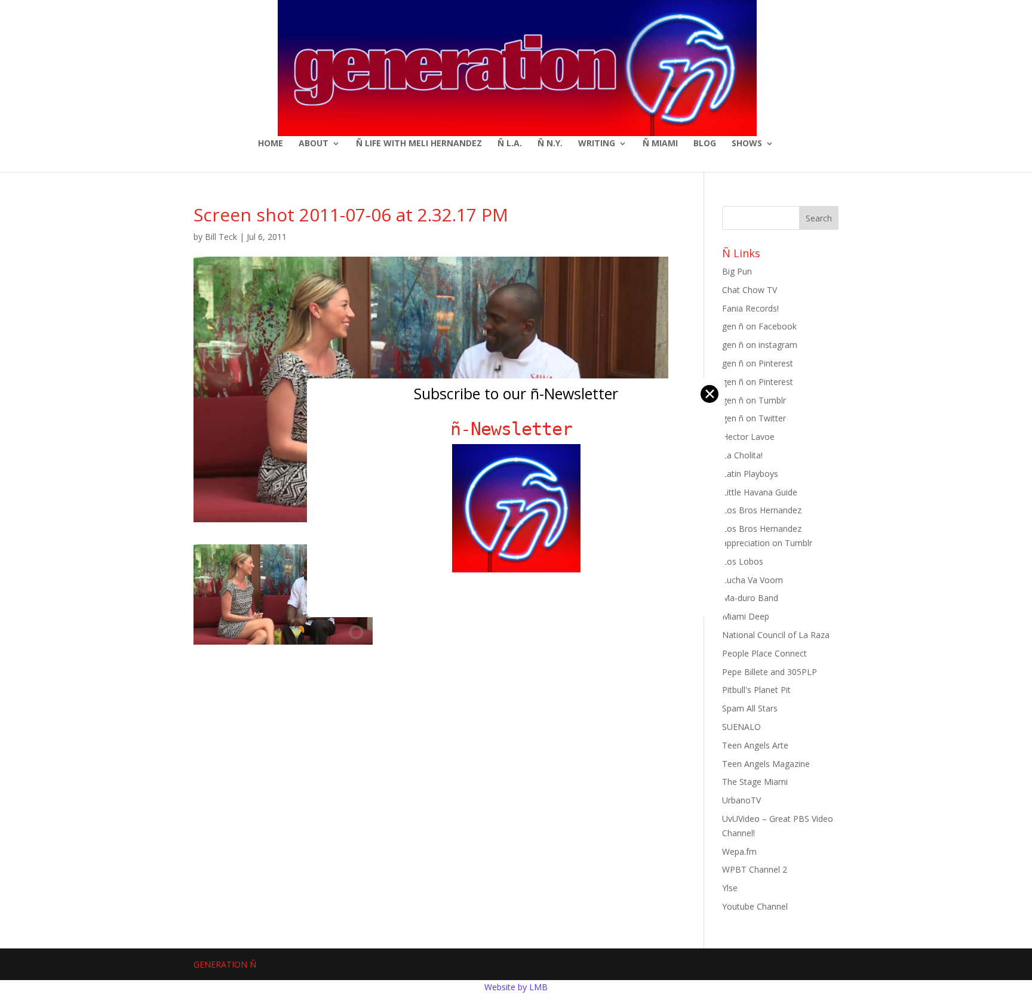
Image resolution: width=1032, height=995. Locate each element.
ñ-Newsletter (516, 428)
